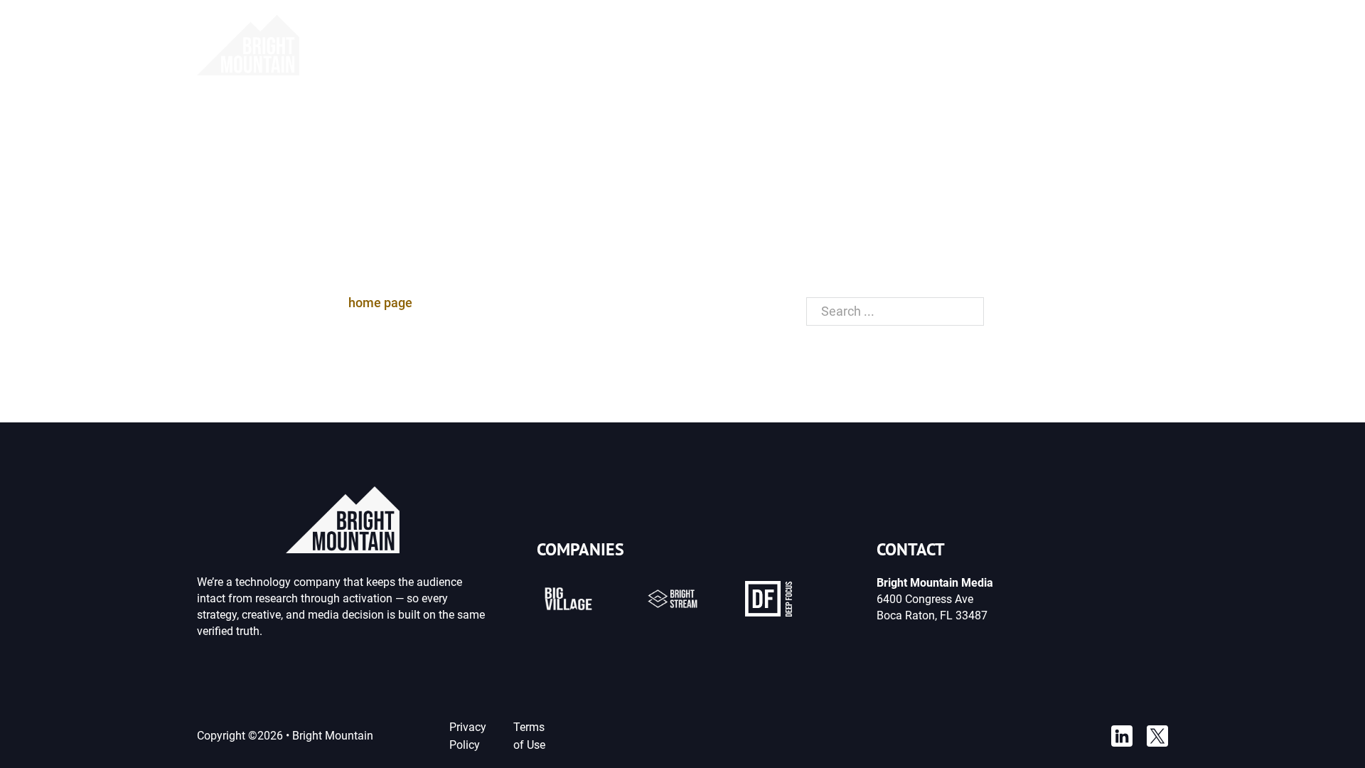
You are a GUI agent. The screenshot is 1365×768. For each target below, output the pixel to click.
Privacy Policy (467, 736)
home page (380, 302)
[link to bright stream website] (673, 598)
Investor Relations (1012, 45)
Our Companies (773, 45)
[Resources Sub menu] (932, 45)
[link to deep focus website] (768, 598)
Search (1020, 311)
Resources (889, 45)
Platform (608, 45)
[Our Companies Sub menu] (831, 45)
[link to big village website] (568, 598)
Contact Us (1137, 45)
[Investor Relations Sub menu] (1077, 45)
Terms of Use (529, 736)
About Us (681, 45)
